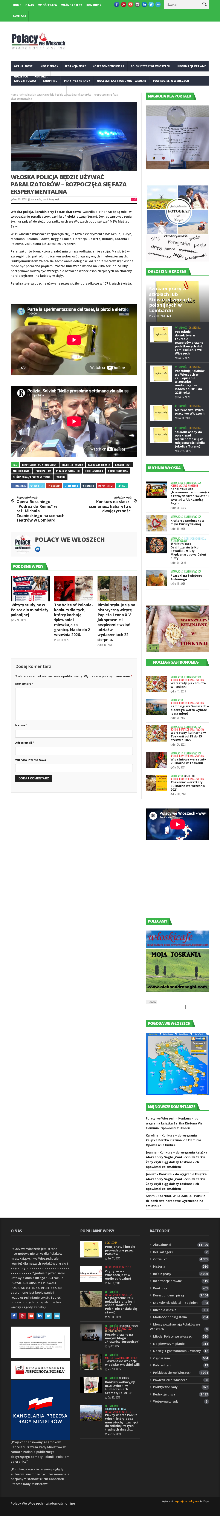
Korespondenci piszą (108, 66)
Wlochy (61, 477)
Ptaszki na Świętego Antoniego (186, 577)
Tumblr (89, 486)
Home (17, 5)
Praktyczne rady (77, 81)
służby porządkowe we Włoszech (32, 477)
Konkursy (93, 5)
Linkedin (73, 486)
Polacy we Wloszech (68, 471)
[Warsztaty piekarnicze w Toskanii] (156, 684)
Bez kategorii (163, 1252)
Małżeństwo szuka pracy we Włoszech (190, 412)
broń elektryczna (72, 464)
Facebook (20, 486)
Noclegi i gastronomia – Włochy (121, 81)
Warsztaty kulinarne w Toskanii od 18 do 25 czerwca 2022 (188, 736)
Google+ (56, 486)
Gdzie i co (189, 776)
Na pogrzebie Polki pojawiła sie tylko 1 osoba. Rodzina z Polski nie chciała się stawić (121, 1305)
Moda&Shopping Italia (170, 1317)
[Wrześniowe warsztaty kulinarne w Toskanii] (156, 760)
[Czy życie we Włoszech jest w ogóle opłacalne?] (91, 1274)
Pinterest (107, 486)
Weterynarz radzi (166, 1401)
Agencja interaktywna (187, 1501)
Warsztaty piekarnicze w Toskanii (188, 685)
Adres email (24, 743)
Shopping (50, 81)
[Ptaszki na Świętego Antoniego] (156, 578)
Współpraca (47, 5)
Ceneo (152, 1002)
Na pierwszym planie (181, 544)
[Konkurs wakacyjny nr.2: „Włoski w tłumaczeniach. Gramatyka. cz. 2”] (91, 1385)
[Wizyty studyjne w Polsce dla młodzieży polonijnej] (30, 588)
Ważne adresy (71, 5)
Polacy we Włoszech (70, 539)
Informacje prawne (191, 66)
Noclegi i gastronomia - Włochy (187, 680)
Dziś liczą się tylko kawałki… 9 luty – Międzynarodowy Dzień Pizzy (188, 552)
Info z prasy (49, 66)
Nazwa (21, 725)
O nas (29, 5)
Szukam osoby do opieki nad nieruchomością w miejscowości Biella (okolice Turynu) (190, 439)
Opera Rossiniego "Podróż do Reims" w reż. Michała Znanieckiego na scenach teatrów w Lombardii (40, 509)
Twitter (38, 486)
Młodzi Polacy (25, 81)
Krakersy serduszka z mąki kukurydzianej (187, 522)
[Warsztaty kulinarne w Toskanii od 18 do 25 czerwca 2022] (156, 733)
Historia (159, 1266)
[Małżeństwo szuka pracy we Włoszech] (161, 413)
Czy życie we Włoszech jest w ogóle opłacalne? (118, 1275)
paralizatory (43, 471)
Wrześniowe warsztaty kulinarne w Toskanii (188, 761)
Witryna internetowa (30, 760)
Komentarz (24, 684)
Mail (124, 486)
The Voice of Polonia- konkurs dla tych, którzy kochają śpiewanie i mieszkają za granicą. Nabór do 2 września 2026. (73, 619)
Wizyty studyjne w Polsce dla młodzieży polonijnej (29, 609)
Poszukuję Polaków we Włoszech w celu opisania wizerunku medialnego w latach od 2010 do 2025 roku (190, 382)
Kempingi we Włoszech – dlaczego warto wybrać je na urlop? (190, 709)
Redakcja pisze (75, 66)
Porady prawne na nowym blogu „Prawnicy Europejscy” (122, 1338)
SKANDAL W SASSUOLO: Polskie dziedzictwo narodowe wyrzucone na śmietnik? (175, 1201)
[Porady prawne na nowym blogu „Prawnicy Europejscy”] (91, 1332)
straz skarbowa (118, 471)
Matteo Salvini (21, 471)
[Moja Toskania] (177, 991)
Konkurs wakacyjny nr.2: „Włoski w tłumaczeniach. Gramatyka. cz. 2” (120, 1387)
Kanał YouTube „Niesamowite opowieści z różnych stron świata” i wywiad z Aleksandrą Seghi (190, 496)
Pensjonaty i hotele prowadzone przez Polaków (120, 1250)
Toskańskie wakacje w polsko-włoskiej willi (122, 1363)
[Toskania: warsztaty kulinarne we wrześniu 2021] (156, 783)
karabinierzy (123, 464)
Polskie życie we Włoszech (150, 66)
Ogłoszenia (23, 91)
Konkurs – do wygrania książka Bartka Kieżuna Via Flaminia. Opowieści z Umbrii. (174, 1123)
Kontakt (19, 16)
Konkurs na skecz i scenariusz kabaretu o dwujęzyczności (110, 504)
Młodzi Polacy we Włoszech (173, 1336)
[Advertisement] (178, 883)
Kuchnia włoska (51, 91)
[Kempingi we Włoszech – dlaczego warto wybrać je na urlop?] (156, 707)
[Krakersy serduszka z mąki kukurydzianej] (156, 523)
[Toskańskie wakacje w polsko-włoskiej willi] (91, 1362)
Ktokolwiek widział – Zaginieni (176, 1303)
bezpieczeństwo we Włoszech (39, 464)
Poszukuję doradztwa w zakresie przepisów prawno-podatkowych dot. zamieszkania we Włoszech (190, 342)
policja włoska (94, 471)
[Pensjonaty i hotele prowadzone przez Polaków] (91, 1249)
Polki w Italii (162, 1365)
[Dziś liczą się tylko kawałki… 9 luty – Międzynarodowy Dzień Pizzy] (156, 545)
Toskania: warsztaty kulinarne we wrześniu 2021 (188, 785)
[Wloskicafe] (177, 947)
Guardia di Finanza (99, 464)
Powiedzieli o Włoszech (171, 81)
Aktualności (23, 66)
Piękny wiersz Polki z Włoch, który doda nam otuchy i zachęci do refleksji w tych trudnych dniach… (121, 1422)
